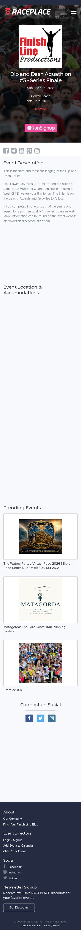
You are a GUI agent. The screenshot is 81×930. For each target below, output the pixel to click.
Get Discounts (19, 907)
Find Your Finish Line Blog (20, 824)
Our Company (12, 819)
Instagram (14, 872)
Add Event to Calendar (18, 845)
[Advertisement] (40, 254)
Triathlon (41, 109)
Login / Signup (12, 840)
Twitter (12, 878)
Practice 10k (12, 690)
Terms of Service (31, 925)
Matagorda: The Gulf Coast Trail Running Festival (34, 629)
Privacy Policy (52, 925)
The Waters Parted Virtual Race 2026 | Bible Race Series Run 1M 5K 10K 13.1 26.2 (36, 565)
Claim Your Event (14, 851)
